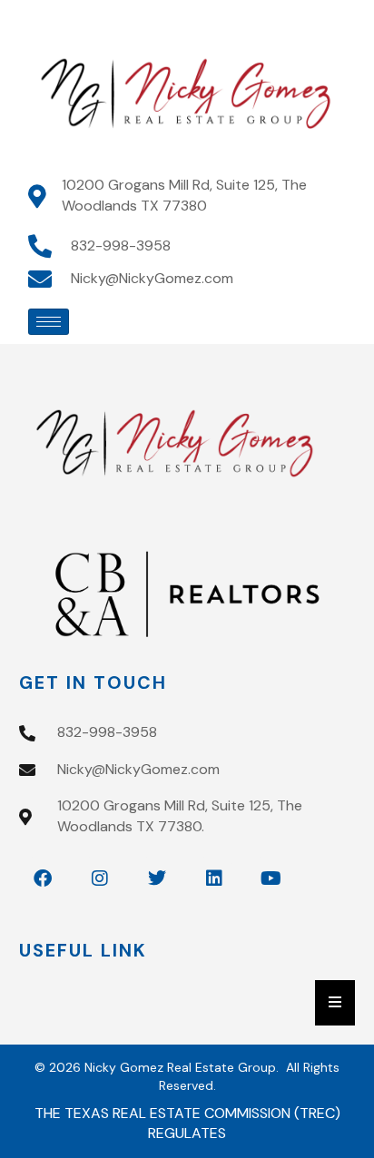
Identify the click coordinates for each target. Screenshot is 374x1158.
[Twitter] (157, 878)
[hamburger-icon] (48, 322)
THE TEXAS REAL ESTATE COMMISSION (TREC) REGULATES (187, 1123)
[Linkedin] (214, 878)
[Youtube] (271, 878)
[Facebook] (42, 878)
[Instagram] (99, 878)
